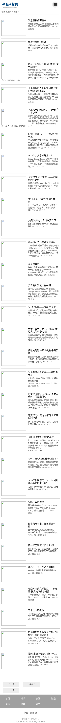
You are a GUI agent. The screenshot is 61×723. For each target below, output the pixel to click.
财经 (53, 698)
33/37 (32, 684)
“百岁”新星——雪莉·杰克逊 (42, 307)
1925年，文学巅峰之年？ (40, 155)
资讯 (38, 698)
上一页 (11, 684)
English (33, 713)
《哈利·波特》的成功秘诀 (41, 437)
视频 (23, 704)
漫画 (7, 704)
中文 (26, 713)
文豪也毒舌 (33, 264)
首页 (7, 698)
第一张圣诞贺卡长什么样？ (41, 545)
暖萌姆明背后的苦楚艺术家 (41, 242)
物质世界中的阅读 (37, 42)
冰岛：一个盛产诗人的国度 (41, 567)
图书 (16, 11)
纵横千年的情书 (36, 502)
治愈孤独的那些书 (37, 20)
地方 (38, 704)
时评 (23, 698)
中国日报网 (6, 11)
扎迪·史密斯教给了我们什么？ (43, 653)
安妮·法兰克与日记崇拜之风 (42, 220)
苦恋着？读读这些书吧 (39, 285)
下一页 (11, 690)
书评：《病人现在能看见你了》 (43, 459)
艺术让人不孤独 (36, 610)
